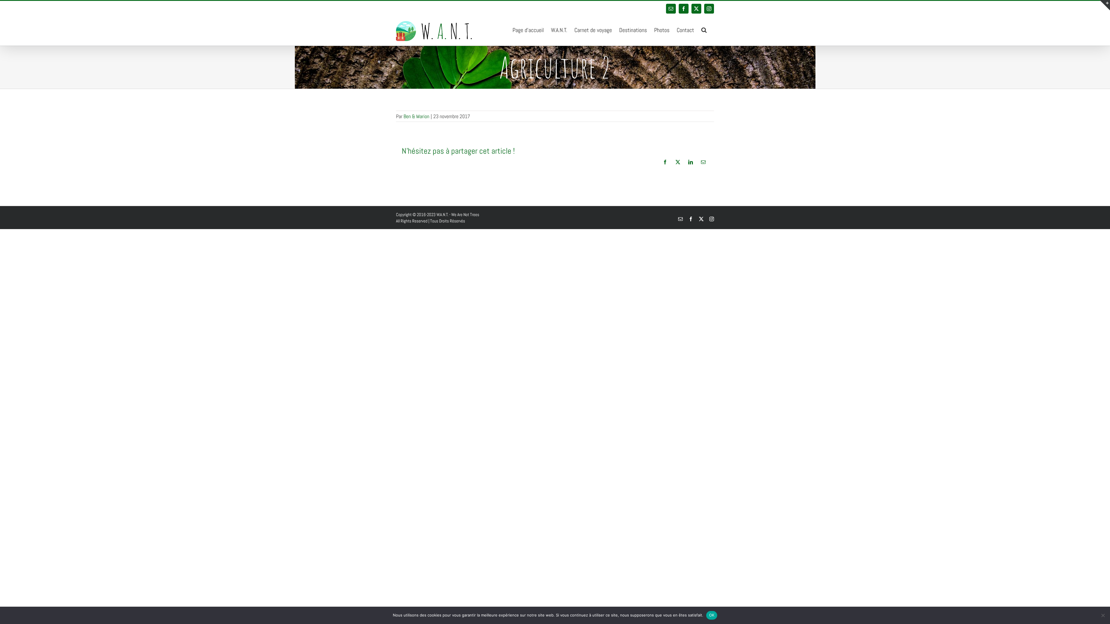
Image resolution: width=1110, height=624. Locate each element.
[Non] (1103, 615)
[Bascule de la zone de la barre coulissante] (1105, 5)
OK (712, 615)
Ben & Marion (416, 116)
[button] (704, 29)
